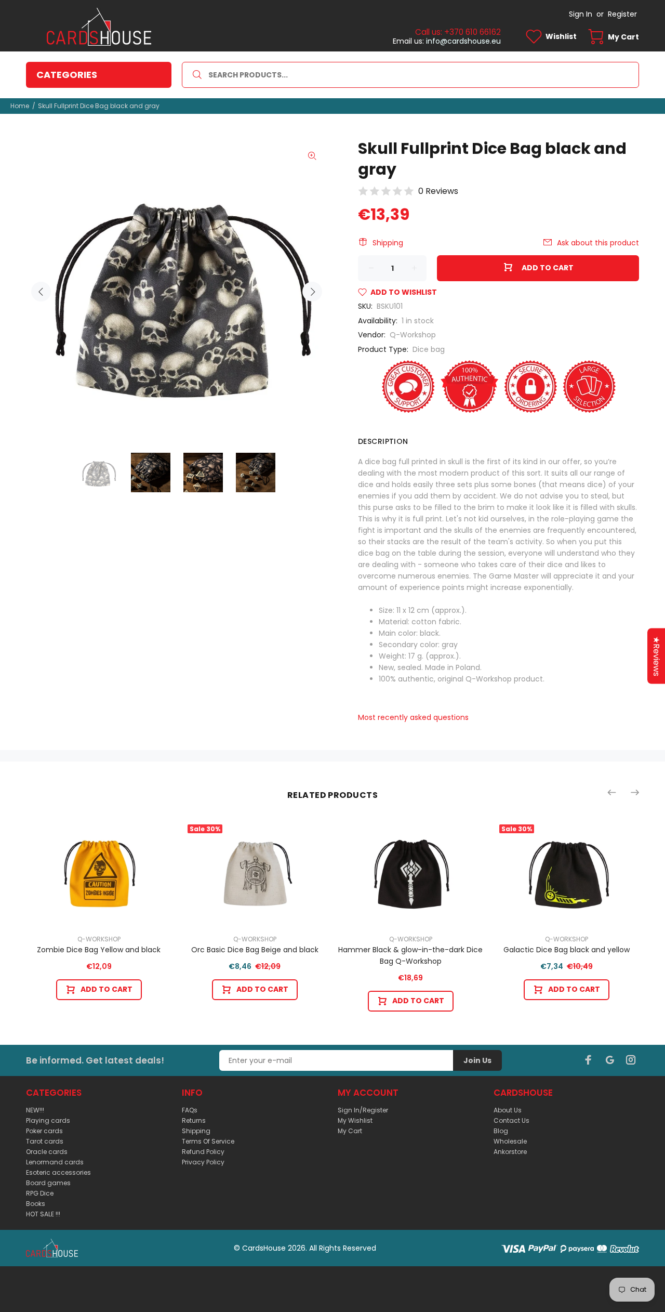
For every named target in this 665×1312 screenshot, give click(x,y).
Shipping (388, 243)
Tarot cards (44, 1141)
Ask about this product (598, 243)
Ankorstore (510, 1151)
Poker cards (44, 1130)
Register (622, 14)
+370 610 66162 (472, 32)
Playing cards (48, 1120)
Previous (41, 291)
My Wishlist (355, 1120)
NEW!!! (35, 1110)
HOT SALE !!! (43, 1214)
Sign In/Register (363, 1110)
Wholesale (510, 1141)
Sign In (580, 14)
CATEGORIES (66, 74)
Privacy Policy (203, 1162)
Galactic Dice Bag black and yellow (566, 949)
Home (19, 105)
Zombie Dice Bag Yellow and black (99, 949)
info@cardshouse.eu (463, 41)
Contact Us (511, 1120)
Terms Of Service (208, 1141)
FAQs (189, 1110)
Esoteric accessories (58, 1172)
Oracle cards (47, 1151)
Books (35, 1203)
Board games (48, 1182)
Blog (501, 1130)
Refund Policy (203, 1151)
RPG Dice (40, 1193)
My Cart (350, 1130)
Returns (194, 1120)
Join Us (477, 1060)
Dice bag (429, 349)
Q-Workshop (413, 335)
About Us (508, 1110)
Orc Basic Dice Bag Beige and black (254, 949)
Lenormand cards (55, 1162)
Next (312, 291)
